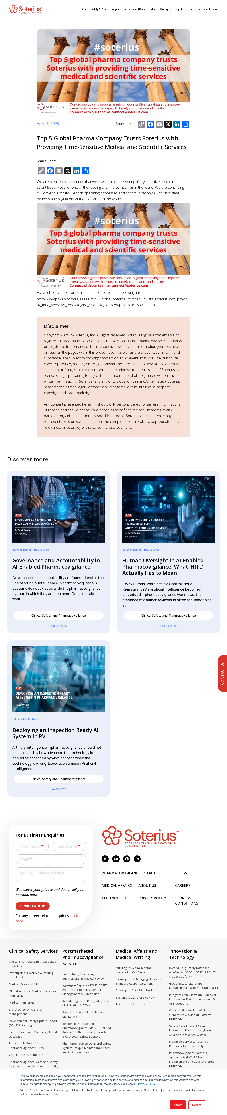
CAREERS (182, 885)
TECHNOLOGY (114, 897)
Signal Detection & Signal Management (25, 1011)
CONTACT (147, 873)
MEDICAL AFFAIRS (117, 885)
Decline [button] (197, 1105)
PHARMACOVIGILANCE (121, 873)
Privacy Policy (146, 1084)
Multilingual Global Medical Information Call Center (134, 970)
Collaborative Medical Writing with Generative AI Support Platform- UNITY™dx (191, 1014)
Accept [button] (178, 1105)
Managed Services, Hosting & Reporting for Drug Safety (188, 1044)
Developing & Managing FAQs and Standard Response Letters (138, 981)
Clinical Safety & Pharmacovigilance (102, 9)
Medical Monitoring (21, 1003)
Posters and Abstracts (130, 1004)
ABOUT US (147, 885)
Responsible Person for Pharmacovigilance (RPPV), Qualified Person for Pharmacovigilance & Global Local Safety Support (86, 1030)
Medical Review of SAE (24, 984)
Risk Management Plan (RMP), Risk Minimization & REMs (85, 1003)
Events (192, 9)
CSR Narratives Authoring (26, 1055)
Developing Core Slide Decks (135, 990)
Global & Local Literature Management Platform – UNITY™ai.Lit (193, 986)
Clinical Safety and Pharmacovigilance (58, 615)
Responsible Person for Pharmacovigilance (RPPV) (26, 1045)
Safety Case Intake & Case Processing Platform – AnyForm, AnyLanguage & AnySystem (190, 1030)
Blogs (181, 873)
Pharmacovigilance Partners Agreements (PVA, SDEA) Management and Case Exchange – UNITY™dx (193, 1059)
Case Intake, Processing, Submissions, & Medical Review (83, 976)
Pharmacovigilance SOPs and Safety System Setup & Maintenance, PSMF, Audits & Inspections (33, 1066)
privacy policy (152, 897)
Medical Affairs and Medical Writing (148, 9)
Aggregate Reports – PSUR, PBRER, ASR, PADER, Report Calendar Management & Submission (85, 989)
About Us (208, 9)
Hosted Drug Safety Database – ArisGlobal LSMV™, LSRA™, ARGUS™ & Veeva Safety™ (193, 972)
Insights (178, 9)
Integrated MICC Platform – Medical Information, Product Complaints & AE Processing (192, 999)
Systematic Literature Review (135, 997)
